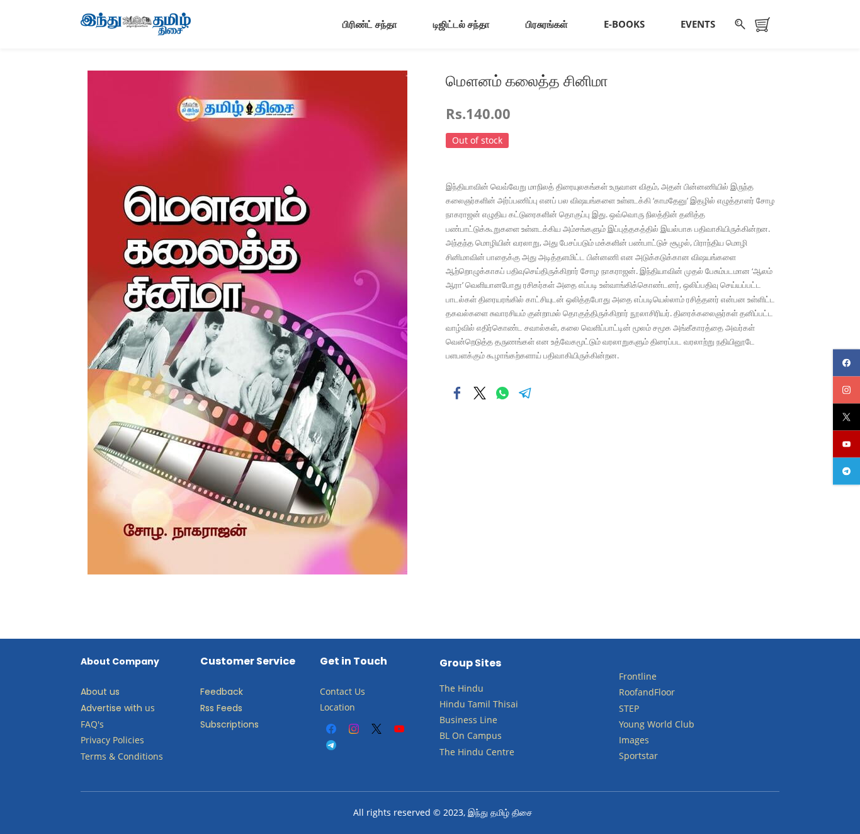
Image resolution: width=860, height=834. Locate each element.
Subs (210, 724)
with (133, 708)
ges (642, 740)
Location (337, 707)
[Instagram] (354, 729)
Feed (211, 691)
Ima (627, 740)
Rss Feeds (221, 708)
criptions (240, 724)
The (447, 688)
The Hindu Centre (476, 752)
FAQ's (92, 724)
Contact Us (342, 691)
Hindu (471, 688)
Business (458, 720)
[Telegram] (525, 393)
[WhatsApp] (502, 393)
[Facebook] (457, 393)
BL (444, 735)
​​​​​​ (466, 735)
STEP (629, 708)
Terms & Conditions (122, 756)
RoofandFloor (647, 692)
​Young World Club (656, 724)
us (150, 708)
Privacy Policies (114, 740)
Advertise (101, 708)
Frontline (638, 676)
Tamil (479, 704)
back (232, 691)
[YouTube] (399, 729)
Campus (484, 735)
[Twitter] (479, 393)
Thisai (505, 704)
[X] (376, 729)
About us (100, 691)
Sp (624, 756)
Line (488, 720)
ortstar (644, 756)
